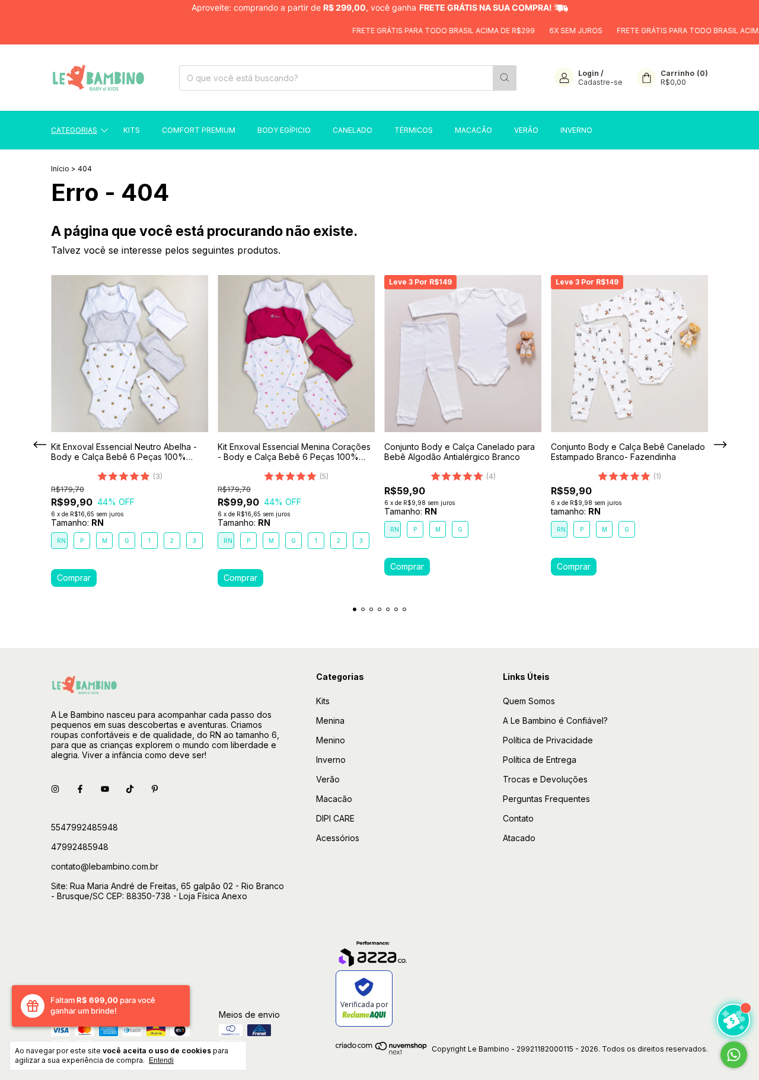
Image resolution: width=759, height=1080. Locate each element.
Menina (330, 720)
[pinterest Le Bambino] (155, 789)
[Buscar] (504, 78)
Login (588, 73)
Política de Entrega (539, 760)
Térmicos (413, 130)
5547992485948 (84, 827)
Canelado (352, 130)
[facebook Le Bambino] (80, 789)
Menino (330, 740)
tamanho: (576, 511)
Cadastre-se (600, 82)
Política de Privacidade (548, 740)
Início (60, 168)
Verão (526, 130)
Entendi (161, 1060)
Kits (131, 130)
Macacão (473, 130)
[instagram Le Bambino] (55, 789)
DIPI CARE (335, 818)
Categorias (74, 130)
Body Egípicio (284, 130)
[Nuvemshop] (382, 1051)
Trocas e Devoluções (545, 779)
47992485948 (80, 847)
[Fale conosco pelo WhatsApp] (733, 1054)
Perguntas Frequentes (546, 799)
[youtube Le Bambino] (105, 789)
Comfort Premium (198, 130)
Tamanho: (77, 522)
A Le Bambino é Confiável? (555, 720)
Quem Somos (529, 701)
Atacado (519, 838)
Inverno (576, 130)
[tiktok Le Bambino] (130, 789)
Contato (518, 818)
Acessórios (337, 838)
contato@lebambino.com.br (104, 866)
